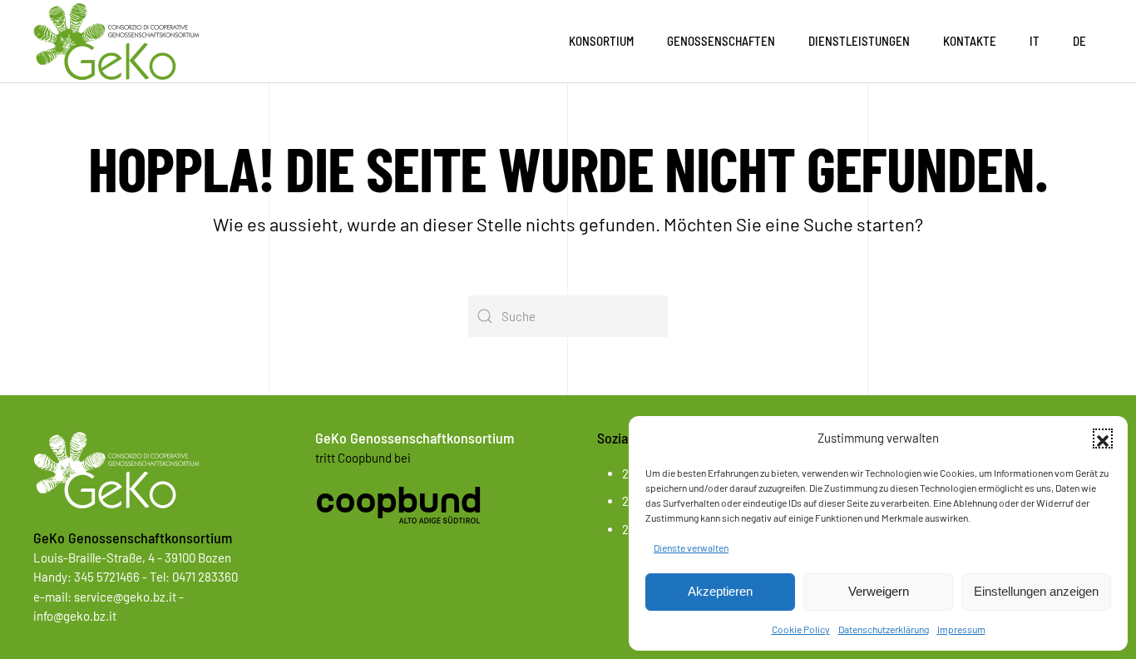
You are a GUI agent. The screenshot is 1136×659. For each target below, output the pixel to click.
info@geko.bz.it (74, 615)
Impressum (961, 629)
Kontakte (969, 40)
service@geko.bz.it (125, 596)
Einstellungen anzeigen (1036, 591)
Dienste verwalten (691, 547)
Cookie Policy (801, 629)
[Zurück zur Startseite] (116, 41)
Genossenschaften (721, 40)
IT (1035, 40)
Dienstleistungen (859, 40)
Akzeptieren (720, 591)
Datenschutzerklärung (883, 629)
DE (1079, 40)
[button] (1102, 438)
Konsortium (601, 40)
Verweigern (878, 591)
